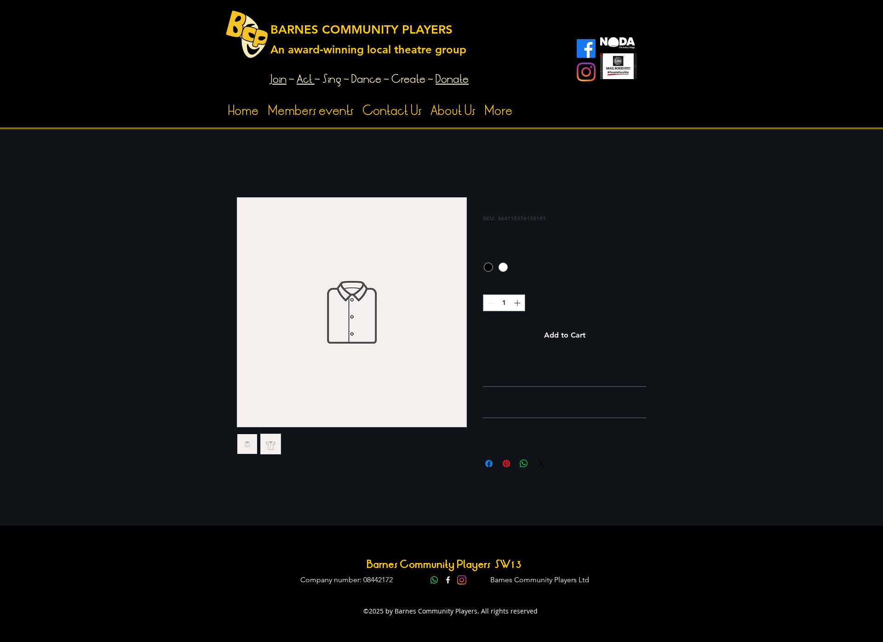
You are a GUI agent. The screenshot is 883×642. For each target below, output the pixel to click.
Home (247, 164)
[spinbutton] (504, 303)
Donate (452, 79)
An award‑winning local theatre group (368, 49)
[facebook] (448, 580)
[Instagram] (586, 72)
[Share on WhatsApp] (523, 463)
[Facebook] (586, 48)
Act (304, 79)
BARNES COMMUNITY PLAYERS (361, 30)
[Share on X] (541, 463)
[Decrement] (490, 303)
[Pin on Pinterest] (506, 463)
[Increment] (518, 303)
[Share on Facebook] (488, 463)
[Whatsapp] (434, 580)
